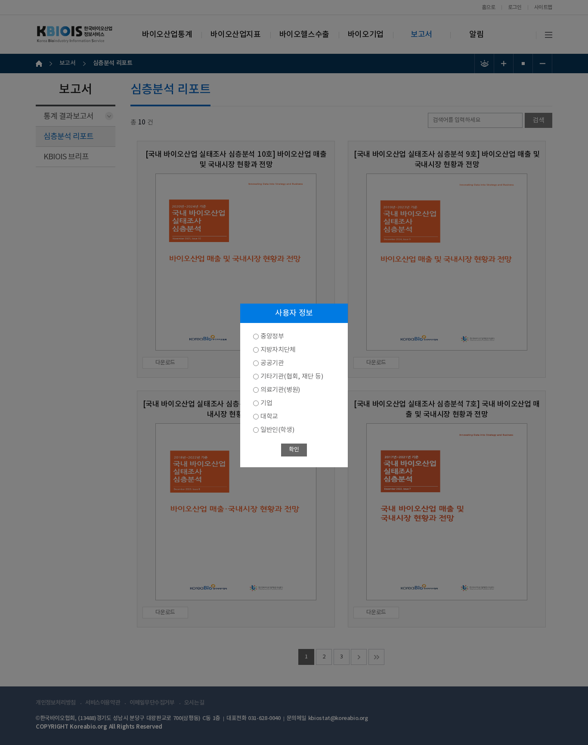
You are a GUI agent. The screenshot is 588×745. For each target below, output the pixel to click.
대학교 (269, 416)
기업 (266, 403)
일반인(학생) (277, 430)
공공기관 (272, 363)
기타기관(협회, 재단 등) (291, 376)
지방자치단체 (278, 350)
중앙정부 (272, 336)
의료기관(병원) (280, 390)
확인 (294, 450)
